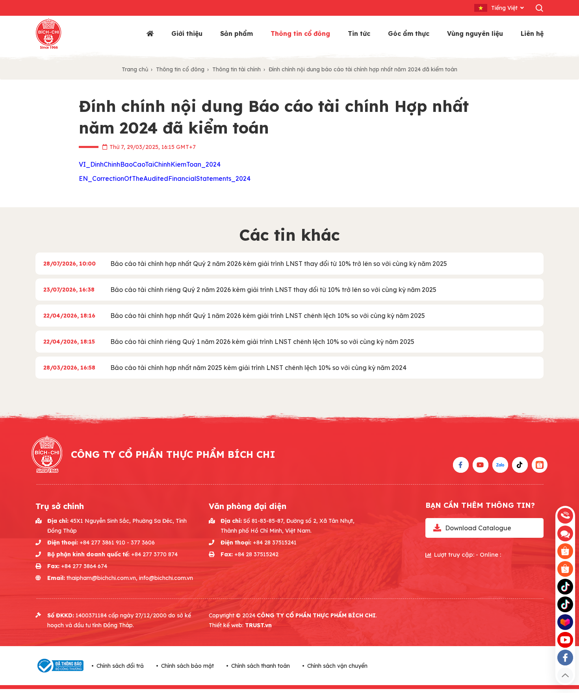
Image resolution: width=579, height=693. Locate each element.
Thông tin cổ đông (300, 33)
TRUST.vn (258, 625)
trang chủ (135, 69)
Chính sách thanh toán (260, 665)
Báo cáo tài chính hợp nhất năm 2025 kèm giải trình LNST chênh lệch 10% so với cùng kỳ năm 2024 (258, 368)
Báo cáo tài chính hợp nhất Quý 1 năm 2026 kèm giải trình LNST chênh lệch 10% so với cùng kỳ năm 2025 (267, 316)
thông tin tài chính (236, 69)
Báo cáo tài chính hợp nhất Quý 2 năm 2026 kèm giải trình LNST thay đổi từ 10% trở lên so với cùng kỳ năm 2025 (278, 264)
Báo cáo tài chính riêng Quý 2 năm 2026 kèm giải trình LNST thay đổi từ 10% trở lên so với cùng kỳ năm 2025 (273, 290)
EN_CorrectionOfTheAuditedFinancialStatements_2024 (165, 178)
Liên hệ (532, 33)
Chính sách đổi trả (120, 665)
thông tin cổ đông (180, 69)
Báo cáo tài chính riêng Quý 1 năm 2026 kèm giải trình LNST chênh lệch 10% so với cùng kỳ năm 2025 (262, 342)
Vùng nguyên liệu (475, 33)
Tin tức (359, 33)
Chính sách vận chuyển (337, 665)
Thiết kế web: (227, 625)
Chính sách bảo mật (187, 665)
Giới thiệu (186, 33)
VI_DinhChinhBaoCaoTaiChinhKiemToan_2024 (150, 164)
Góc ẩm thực (408, 33)
